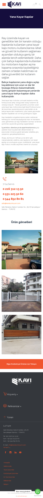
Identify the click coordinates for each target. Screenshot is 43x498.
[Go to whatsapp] (37, 491)
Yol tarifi (6, 447)
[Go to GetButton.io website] (37, 495)
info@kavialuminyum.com (17, 445)
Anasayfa (7, 462)
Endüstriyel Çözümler (11, 473)
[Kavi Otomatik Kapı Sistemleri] (20, 4)
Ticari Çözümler (9, 470)
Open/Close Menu (4, 4)
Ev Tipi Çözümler (9, 477)
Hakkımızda (7, 466)
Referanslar (7, 480)
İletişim (6, 484)
